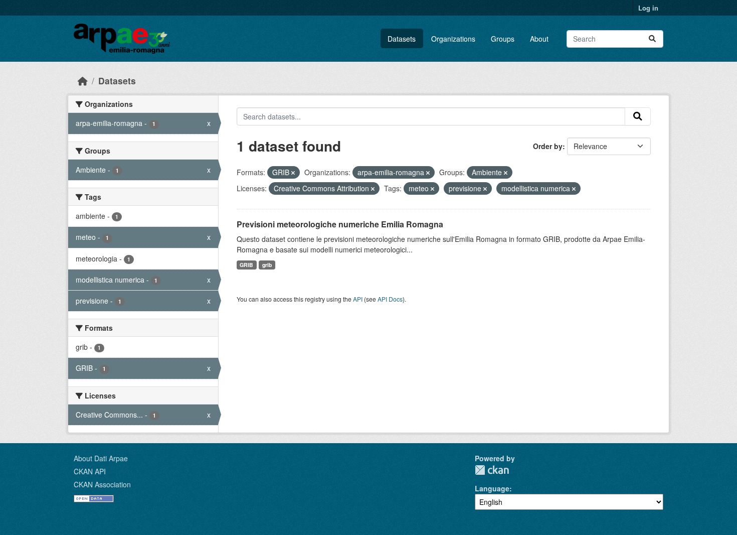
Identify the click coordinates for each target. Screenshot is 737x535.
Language (492, 488)
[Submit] (652, 39)
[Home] (83, 80)
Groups (502, 39)
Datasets (402, 39)
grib (267, 265)
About (539, 39)
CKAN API (90, 471)
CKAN (492, 470)
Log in (648, 8)
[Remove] (293, 173)
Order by (548, 146)
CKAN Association (102, 484)
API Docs (390, 299)
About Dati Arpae (101, 458)
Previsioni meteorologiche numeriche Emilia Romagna (340, 224)
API (357, 299)
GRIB (246, 265)
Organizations (453, 39)
